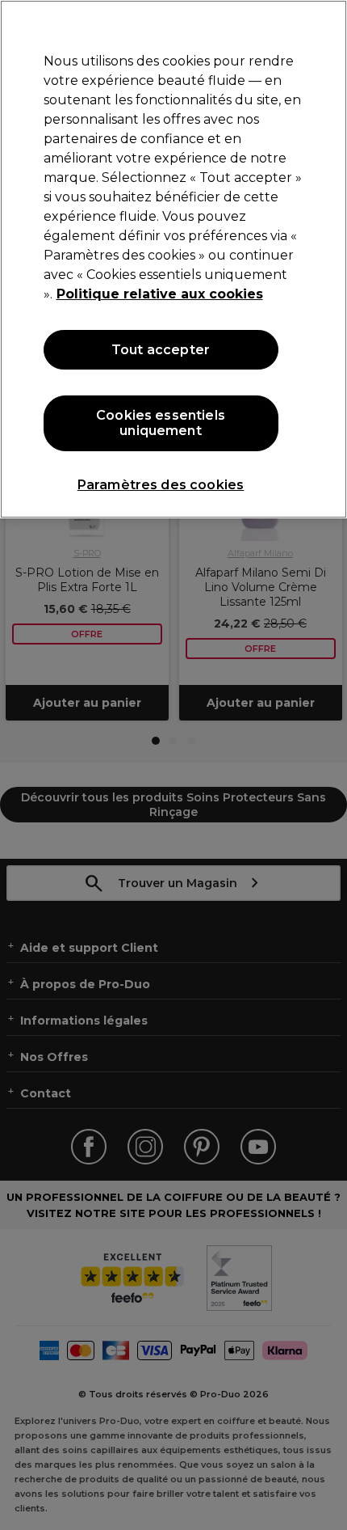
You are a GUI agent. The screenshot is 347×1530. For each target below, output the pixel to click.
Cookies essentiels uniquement (160, 423)
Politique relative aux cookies (159, 294)
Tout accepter (160, 349)
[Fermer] (321, 26)
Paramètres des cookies (161, 484)
